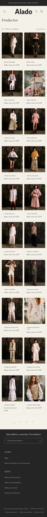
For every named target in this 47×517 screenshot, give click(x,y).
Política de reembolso (26, 512)
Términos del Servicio (12, 493)
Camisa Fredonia (10, 176)
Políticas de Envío (11, 488)
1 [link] (14, 422)
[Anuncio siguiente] (42, 2)
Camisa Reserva (9, 213)
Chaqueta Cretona (33, 289)
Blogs (6, 458)
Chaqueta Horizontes (11, 327)
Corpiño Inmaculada (33, 405)
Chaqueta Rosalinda (33, 367)
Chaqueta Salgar (9, 405)
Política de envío (39, 512)
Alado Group (11, 509)
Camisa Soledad (32, 213)
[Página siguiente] (32, 421)
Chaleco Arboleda (33, 251)
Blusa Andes (31, 62)
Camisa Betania (32, 138)
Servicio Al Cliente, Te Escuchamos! (17, 463)
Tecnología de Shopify (22, 509)
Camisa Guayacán (32, 176)
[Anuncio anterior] (4, 2)
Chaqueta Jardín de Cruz (33, 328)
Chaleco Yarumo (9, 289)
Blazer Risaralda (9, 62)
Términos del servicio (11, 512)
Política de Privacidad (12, 477)
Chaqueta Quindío (10, 367)
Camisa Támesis (9, 251)
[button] (4, 11)
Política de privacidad (37, 508)
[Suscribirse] (39, 440)
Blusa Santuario (9, 100)
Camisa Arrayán (9, 138)
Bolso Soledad (31, 100)
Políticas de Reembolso (13, 483)
